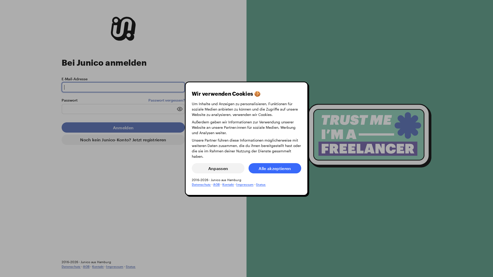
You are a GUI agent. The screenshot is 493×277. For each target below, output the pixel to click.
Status (261, 184)
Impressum (244, 184)
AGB (216, 184)
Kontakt (228, 184)
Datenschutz (201, 184)
